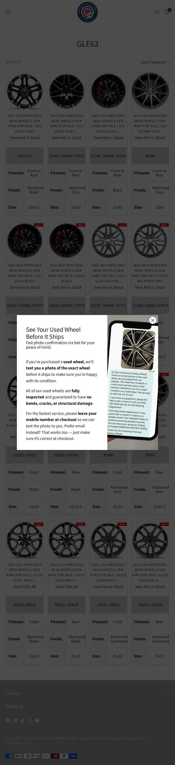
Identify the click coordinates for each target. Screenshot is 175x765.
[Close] (152, 320)
